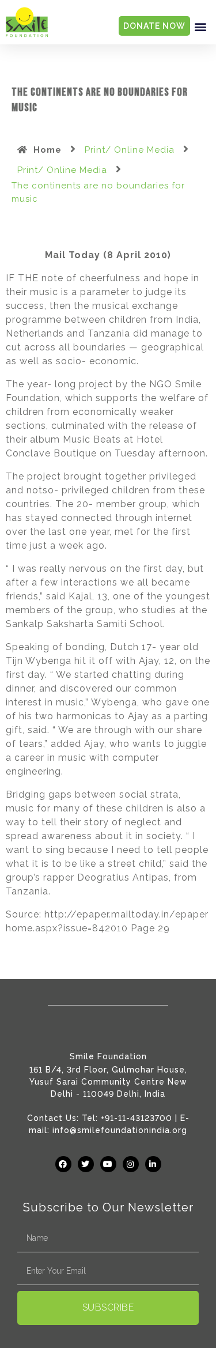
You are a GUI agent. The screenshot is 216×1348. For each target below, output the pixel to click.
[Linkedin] (153, 1164)
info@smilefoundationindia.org (119, 1130)
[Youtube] (108, 1164)
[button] (200, 26)
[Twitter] (86, 1164)
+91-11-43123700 (136, 1118)
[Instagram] (131, 1164)
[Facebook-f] (63, 1164)
